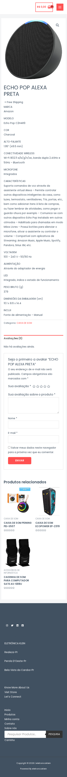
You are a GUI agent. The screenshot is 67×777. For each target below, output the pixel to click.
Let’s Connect (12, 696)
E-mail (13, 433)
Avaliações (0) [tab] (13, 338)
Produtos (9, 714)
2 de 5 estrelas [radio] (37, 386)
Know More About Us (16, 687)
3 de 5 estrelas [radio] (41, 386)
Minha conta (11, 719)
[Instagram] (7, 625)
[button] (57, 25)
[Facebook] (22, 625)
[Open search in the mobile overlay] (33, 734)
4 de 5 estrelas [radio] (44, 386)
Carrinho (9, 740)
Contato (9, 723)
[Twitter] (12, 625)
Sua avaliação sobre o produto (31, 394)
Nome (12, 418)
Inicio (7, 710)
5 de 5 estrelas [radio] (48, 386)
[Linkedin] (17, 625)
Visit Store (10, 692)
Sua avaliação (19, 386)
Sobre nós (10, 728)
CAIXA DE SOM (24, 322)
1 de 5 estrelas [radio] (34, 386)
